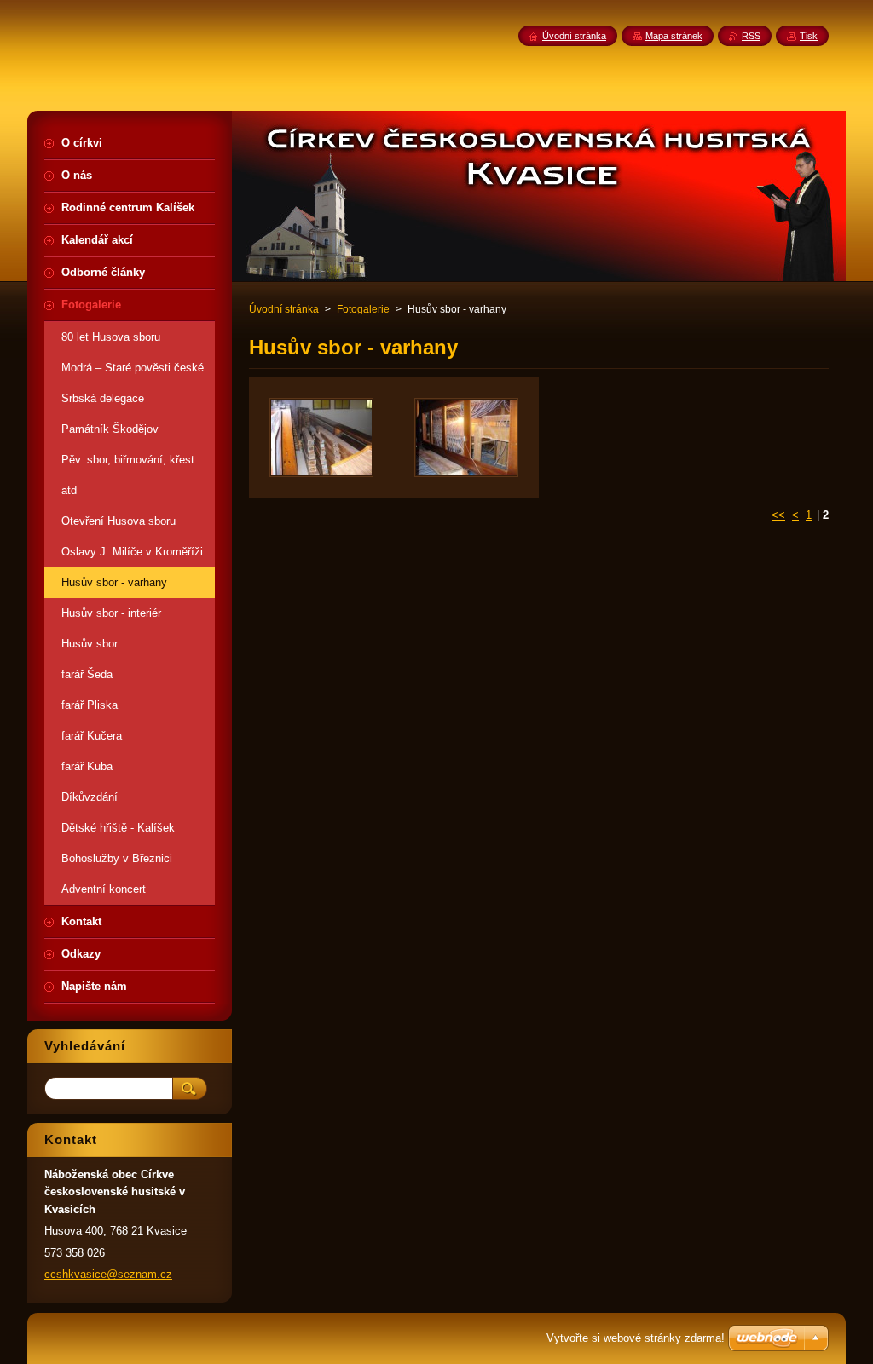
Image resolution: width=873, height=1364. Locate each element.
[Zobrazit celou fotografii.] (321, 437)
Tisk (809, 36)
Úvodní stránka (284, 309)
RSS (751, 36)
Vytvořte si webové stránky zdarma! (635, 1338)
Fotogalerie (363, 309)
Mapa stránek (673, 36)
